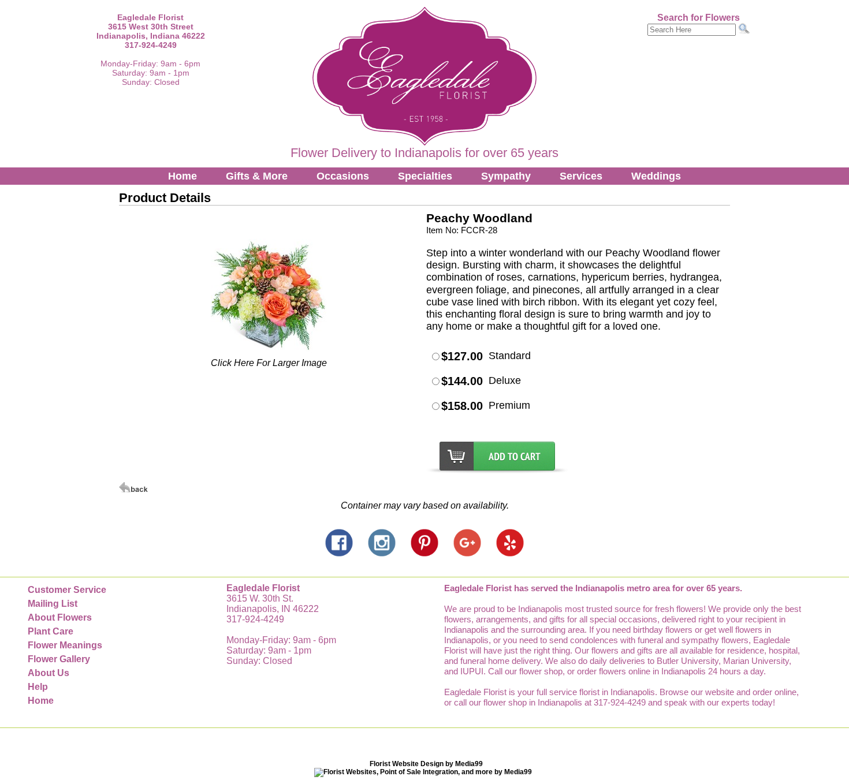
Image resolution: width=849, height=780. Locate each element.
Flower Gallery (59, 659)
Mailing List (52, 604)
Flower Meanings (65, 645)
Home (182, 176)
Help (38, 687)
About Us (48, 673)
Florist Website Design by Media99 (426, 764)
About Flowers (60, 617)
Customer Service (67, 590)
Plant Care (50, 631)
